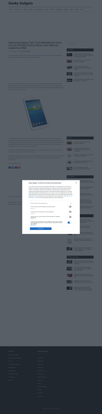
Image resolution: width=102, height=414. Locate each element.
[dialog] (51, 207)
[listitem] (51, 203)
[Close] (76, 183)
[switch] (69, 207)
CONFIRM (40, 228)
